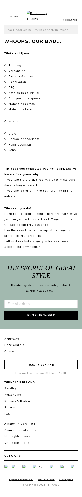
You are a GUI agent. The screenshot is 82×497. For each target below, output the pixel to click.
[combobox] (41, 29)
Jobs (12, 150)
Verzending (17, 71)
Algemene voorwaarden (21, 479)
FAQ (12, 87)
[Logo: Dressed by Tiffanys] (40, 16)
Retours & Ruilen (17, 401)
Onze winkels (14, 345)
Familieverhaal (20, 144)
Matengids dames (22, 104)
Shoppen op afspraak (25, 98)
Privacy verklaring (46, 479)
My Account (33, 246)
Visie (12, 133)
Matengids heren (21, 109)
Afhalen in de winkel (24, 93)
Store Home (13, 246)
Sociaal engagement (24, 139)
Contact (10, 351)
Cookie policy (66, 479)
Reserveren (17, 82)
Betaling (15, 65)
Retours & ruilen (21, 76)
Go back (10, 224)
